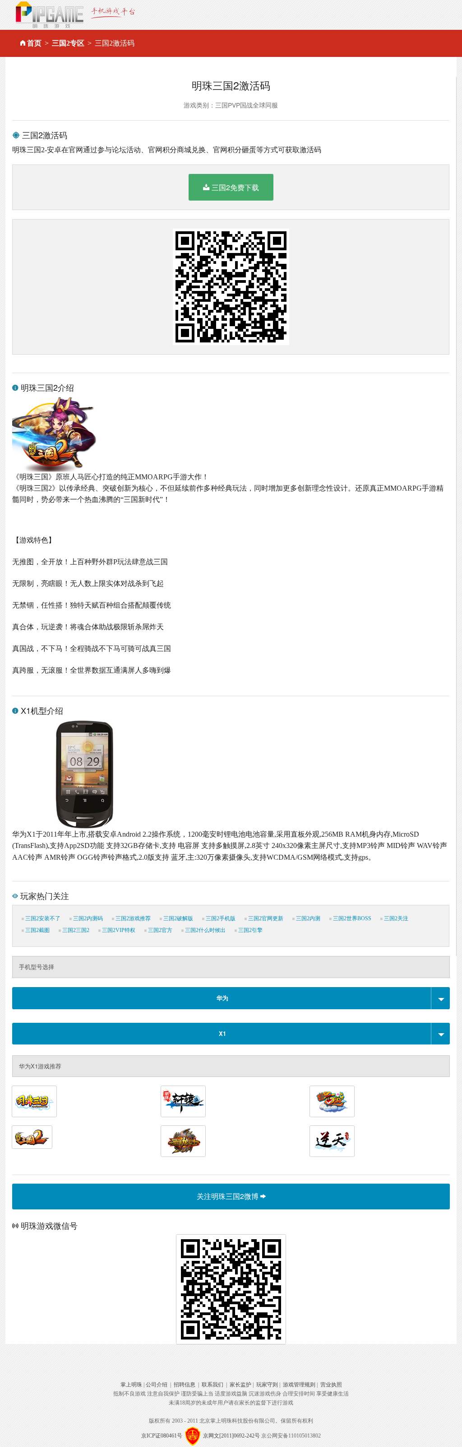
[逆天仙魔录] (332, 1141)
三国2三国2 (75, 930)
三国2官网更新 (265, 918)
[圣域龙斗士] (183, 1141)
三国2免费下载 (235, 187)
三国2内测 (307, 918)
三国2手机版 (220, 918)
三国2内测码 (87, 918)
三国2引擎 (250, 930)
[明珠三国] (34, 1101)
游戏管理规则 (299, 1384)
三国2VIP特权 (118, 930)
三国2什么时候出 (205, 930)
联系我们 (212, 1384)
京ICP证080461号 (161, 1436)
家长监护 (240, 1384)
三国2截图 (37, 930)
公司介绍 (156, 1384)
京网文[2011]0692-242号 (231, 1436)
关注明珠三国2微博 (228, 1196)
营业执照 (331, 1384)
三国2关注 (395, 918)
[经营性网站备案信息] (193, 1436)
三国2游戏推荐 (132, 918)
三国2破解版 (177, 918)
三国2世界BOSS (351, 918)
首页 (34, 43)
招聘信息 (184, 1384)
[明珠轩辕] (183, 1101)
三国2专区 (68, 43)
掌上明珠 (131, 1384)
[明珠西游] (332, 1101)
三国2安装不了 (42, 918)
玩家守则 (267, 1384)
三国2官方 (159, 930)
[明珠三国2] (32, 1137)
